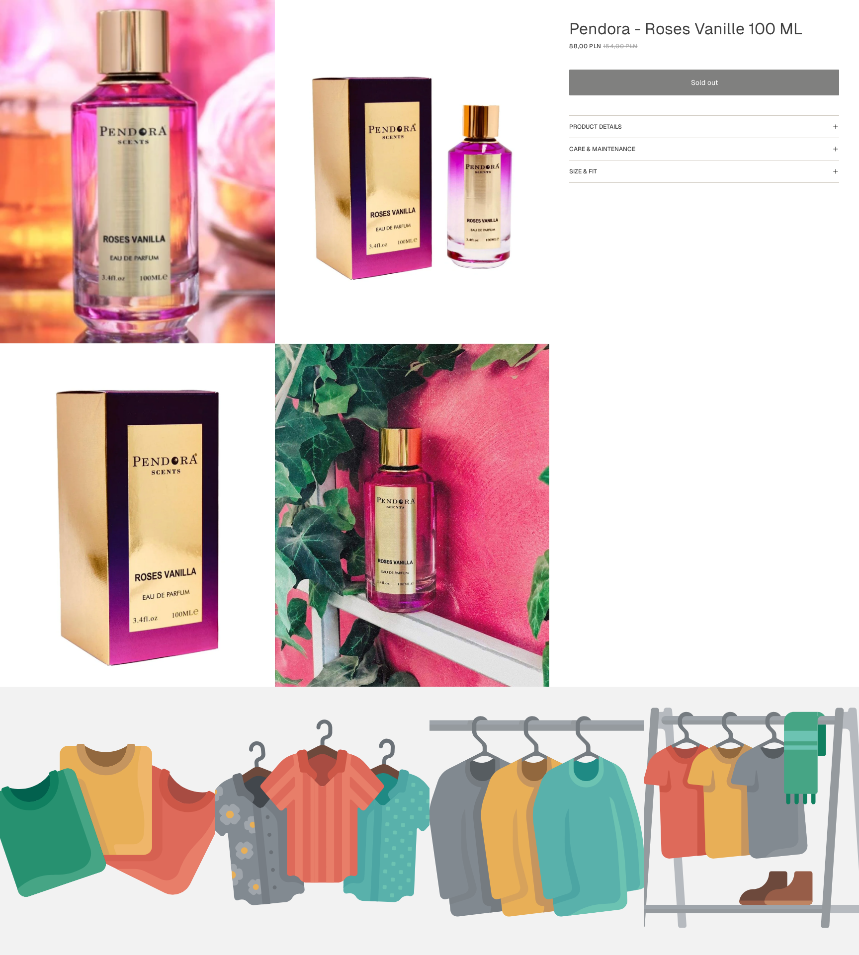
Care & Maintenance (602, 149)
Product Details (595, 127)
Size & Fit (583, 171)
